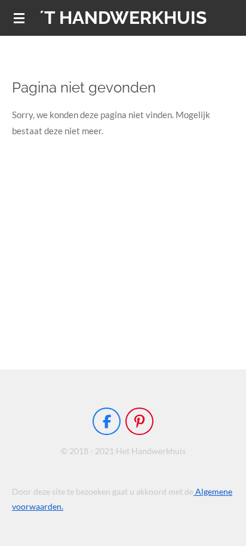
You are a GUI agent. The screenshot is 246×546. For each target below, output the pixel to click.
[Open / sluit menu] (19, 18)
